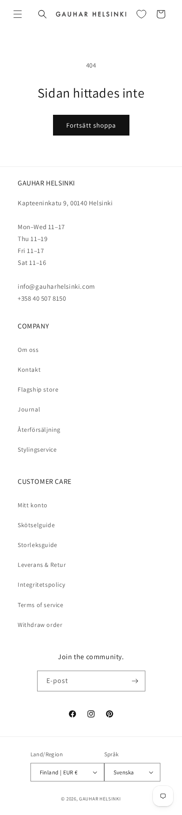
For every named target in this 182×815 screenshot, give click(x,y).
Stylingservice (37, 449)
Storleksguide (37, 545)
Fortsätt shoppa (91, 125)
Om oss (28, 350)
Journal (29, 409)
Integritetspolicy (41, 585)
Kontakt (29, 370)
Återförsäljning (39, 430)
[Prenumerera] (135, 681)
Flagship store (38, 389)
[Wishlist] (141, 14)
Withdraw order (40, 625)
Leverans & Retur (42, 565)
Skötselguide (36, 525)
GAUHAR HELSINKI (100, 799)
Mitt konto (33, 505)
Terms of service (41, 605)
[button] (17, 14)
